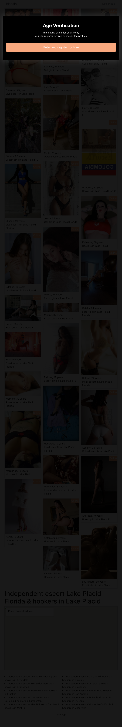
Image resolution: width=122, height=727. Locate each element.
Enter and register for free (61, 47)
